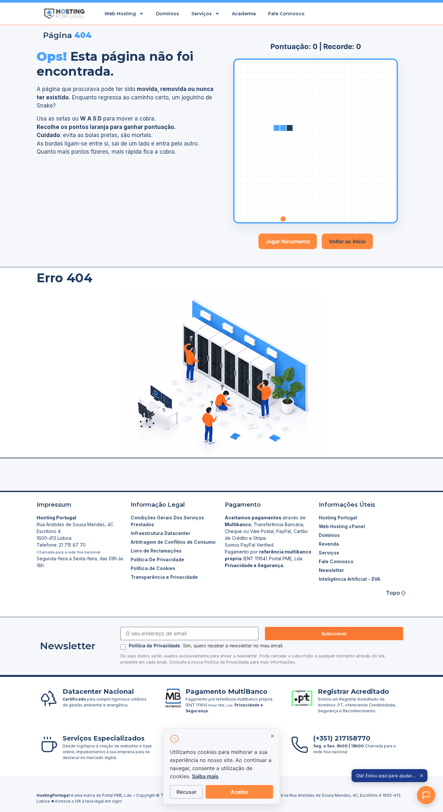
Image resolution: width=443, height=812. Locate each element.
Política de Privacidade (155, 645)
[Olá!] (426, 795)
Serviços (201, 14)
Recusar (186, 792)
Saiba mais (205, 776)
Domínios (167, 14)
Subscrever (334, 633)
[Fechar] (272, 736)
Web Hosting (120, 14)
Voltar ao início (347, 241)
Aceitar (239, 792)
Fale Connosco (286, 14)
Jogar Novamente (288, 241)
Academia (244, 14)
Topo (393, 593)
